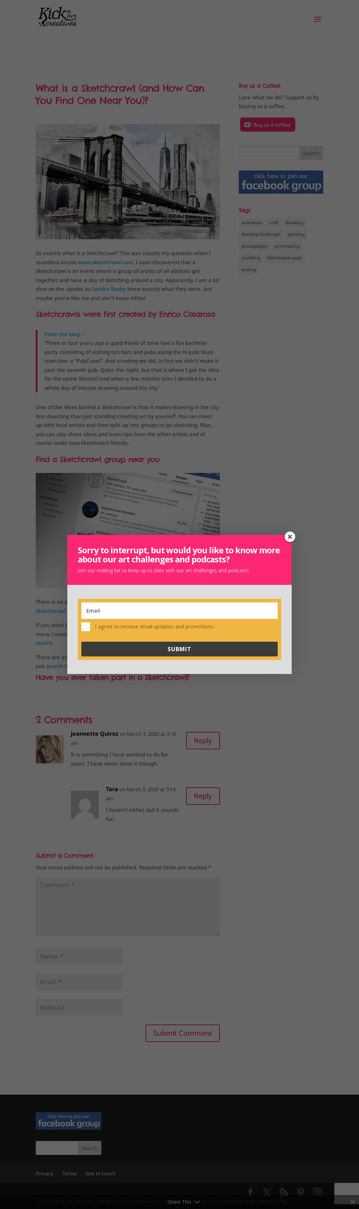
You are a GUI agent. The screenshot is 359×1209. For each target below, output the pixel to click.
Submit (179, 649)
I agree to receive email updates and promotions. (154, 626)
